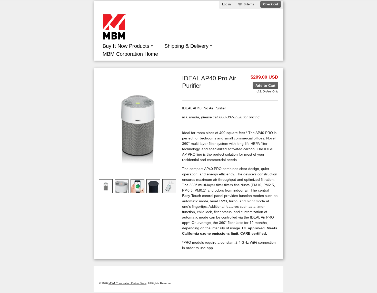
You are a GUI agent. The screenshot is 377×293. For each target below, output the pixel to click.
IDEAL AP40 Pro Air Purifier (204, 108)
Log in (226, 4)
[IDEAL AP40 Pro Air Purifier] (106, 186)
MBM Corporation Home (130, 54)
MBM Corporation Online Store (127, 283)
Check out (270, 4)
